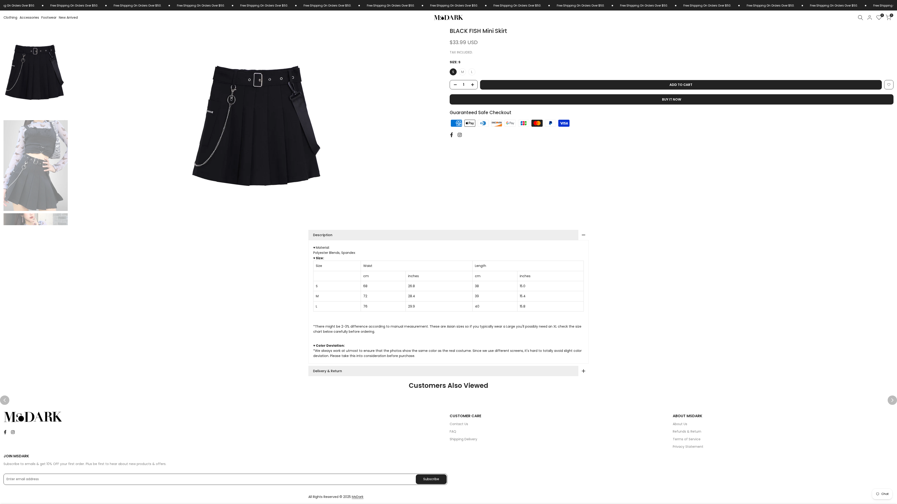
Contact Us (459, 424)
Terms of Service (687, 439)
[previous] (79, 126)
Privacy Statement (688, 446)
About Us (680, 424)
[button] (888, 84)
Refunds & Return (687, 431)
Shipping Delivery (463, 439)
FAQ (453, 431)
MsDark (357, 496)
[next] (438, 126)
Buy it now (671, 99)
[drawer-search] (860, 17)
